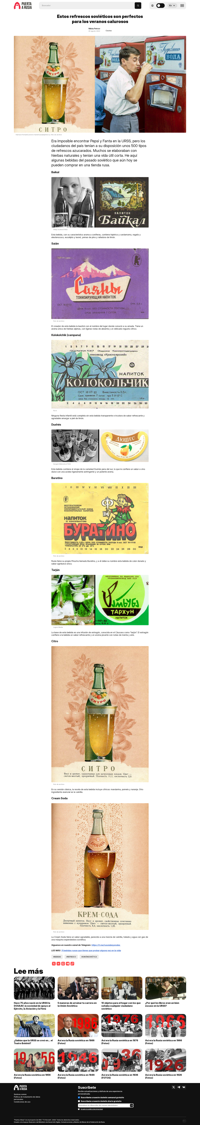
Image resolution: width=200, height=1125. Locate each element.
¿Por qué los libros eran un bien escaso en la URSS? (162, 1004)
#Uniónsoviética (89, 957)
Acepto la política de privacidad (92, 1109)
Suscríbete (87, 1087)
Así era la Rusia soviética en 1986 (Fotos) (76, 1042)
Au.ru (55, 410)
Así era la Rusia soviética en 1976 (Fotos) (119, 1042)
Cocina (109, 31)
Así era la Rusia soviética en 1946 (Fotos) (76, 1076)
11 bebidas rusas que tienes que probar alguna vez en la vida (91, 950)
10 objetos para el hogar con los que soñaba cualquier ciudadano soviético (121, 1006)
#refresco (71, 957)
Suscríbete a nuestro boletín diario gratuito (101, 1101)
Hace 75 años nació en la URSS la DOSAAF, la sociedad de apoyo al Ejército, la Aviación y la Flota (32, 1006)
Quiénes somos (20, 1094)
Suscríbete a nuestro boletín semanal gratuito (102, 1097)
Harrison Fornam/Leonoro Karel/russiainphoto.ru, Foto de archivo (39, 135)
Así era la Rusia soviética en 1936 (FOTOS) (119, 1076)
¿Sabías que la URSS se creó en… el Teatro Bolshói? (33, 1042)
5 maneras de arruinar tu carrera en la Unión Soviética (77, 1004)
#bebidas (57, 957)
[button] (133, 4)
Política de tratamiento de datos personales (27, 1098)
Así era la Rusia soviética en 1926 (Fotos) (163, 1076)
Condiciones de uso (22, 1102)
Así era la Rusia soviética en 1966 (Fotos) (163, 1042)
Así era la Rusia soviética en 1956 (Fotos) (32, 1076)
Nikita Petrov (94, 28)
